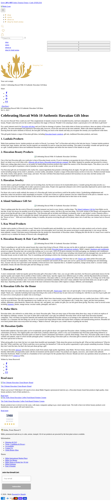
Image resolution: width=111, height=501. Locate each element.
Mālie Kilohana (10, 464)
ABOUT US (10, 19)
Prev (3, 106)
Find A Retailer (10, 466)
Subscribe (16, 486)
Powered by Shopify (19, 494)
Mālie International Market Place (16, 458)
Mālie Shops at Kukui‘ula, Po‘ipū (16, 462)
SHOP (9, 15)
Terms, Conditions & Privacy (15, 444)
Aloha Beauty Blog (12, 450)
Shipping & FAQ (11, 442)
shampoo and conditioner (53, 259)
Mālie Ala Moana (11, 460)
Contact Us (9, 448)
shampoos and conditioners (99, 249)
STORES (9, 17)
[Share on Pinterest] (6, 99)
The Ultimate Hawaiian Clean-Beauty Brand (16, 386)
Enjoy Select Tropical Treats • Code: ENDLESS (21, 3)
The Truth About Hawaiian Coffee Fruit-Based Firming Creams (22, 401)
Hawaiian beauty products (54, 134)
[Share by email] (6, 102)
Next (6, 106)
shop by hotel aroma (15, 22)
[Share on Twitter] (6, 96)
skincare (18, 350)
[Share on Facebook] (6, 93)
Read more (4, 396)
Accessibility (9, 446)
